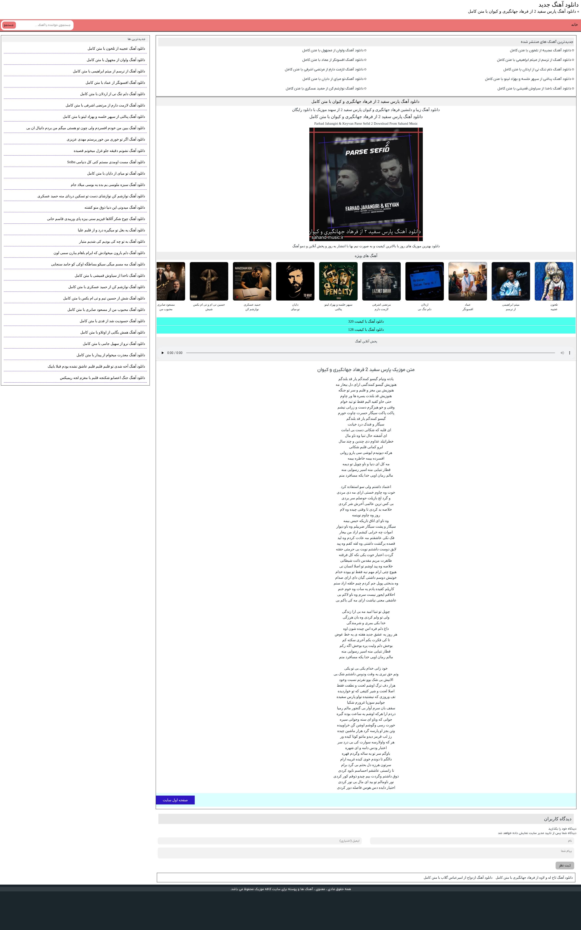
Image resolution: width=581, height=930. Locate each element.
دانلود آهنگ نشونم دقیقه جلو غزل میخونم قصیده (109, 151)
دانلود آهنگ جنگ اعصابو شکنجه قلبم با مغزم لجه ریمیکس (102, 378)
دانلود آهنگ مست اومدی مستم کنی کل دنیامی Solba (106, 162)
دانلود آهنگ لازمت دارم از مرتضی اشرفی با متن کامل (324, 69)
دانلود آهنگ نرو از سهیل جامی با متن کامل (114, 344)
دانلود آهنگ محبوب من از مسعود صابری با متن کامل (106, 310)
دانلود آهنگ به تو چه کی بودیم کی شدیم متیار (112, 241)
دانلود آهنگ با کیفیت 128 (366, 329)
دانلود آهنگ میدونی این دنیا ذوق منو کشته (114, 207)
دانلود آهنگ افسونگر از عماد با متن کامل (333, 60)
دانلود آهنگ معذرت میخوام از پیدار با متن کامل (110, 355)
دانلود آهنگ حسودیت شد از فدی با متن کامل (112, 321)
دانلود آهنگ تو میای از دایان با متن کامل (333, 79)
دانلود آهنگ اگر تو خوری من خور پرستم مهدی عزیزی (106, 139)
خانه (574, 24)
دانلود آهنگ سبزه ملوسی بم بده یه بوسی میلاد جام (108, 185)
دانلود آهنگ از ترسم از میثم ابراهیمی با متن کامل (534, 60)
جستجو (9, 25)
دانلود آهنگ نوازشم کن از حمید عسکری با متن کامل (325, 88)
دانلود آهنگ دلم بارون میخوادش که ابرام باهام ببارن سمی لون (99, 253)
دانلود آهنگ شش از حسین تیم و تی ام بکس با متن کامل (104, 298)
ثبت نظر (565, 865)
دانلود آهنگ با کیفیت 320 (366, 321)
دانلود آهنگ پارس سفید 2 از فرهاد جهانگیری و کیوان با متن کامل (365, 101)
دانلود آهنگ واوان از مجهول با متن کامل (333, 50)
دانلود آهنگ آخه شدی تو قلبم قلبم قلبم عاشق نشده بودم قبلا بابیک (96, 366)
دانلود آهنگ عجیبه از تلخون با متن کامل (540, 50)
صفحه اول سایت (175, 800)
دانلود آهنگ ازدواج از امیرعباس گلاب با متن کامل (458, 877)
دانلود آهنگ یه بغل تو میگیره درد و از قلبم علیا (111, 230)
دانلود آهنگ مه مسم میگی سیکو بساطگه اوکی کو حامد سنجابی (98, 264)
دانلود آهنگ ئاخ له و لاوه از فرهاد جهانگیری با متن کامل (534, 877)
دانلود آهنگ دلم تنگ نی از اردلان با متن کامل (537, 69)
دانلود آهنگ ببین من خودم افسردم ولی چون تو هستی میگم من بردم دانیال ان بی (85, 128)
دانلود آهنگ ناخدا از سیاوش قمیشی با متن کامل (534, 88)
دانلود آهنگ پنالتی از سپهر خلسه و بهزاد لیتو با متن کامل (528, 79)
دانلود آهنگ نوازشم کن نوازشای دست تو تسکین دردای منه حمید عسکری (91, 196)
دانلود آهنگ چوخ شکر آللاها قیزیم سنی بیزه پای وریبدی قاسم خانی (96, 219)
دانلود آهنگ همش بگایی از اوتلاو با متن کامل (112, 332)
